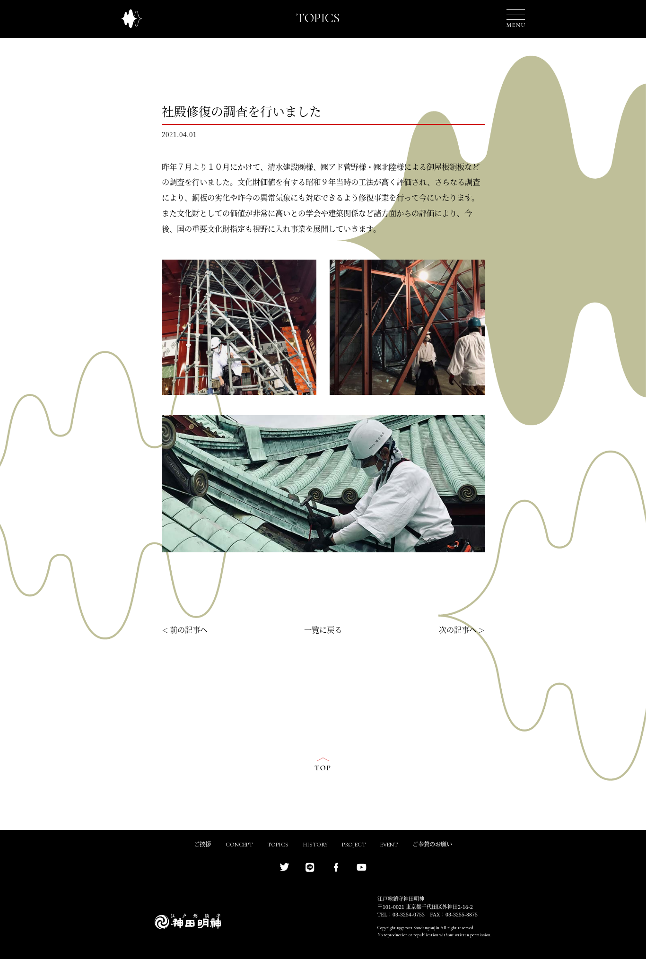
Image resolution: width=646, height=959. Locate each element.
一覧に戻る (323, 630)
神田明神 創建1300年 (131, 18)
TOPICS (277, 844)
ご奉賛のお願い (432, 844)
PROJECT (354, 844)
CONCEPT (239, 844)
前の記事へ (189, 630)
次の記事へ (458, 630)
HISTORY (315, 844)
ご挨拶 (202, 844)
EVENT (389, 844)
